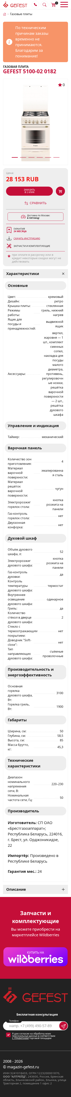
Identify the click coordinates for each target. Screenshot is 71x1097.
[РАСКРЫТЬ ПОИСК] (44, 4)
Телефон (14, 1020)
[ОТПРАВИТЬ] (63, 1025)
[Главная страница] (4, 14)
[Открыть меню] (64, 4)
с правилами (20, 1038)
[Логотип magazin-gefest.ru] (15, 5)
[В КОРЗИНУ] (60, 191)
